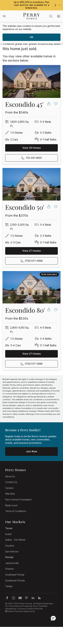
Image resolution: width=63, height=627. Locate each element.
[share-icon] (49, 104)
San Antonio (11, 551)
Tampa (8, 586)
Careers (9, 488)
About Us (10, 476)
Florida (9, 557)
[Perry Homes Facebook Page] (7, 598)
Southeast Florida (14, 574)
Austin (8, 534)
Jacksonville (12, 563)
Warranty (10, 493)
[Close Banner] (59, 5)
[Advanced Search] (51, 16)
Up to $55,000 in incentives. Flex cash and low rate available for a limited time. (31, 5)
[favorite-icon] (56, 104)
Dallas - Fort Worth (15, 539)
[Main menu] (4, 16)
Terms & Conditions (15, 511)
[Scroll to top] (53, 606)
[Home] (31, 16)
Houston (9, 545)
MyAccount (11, 505)
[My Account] (59, 16)
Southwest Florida (15, 580)
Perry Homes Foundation (18, 499)
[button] (53, 618)
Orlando (9, 568)
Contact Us (11, 482)
